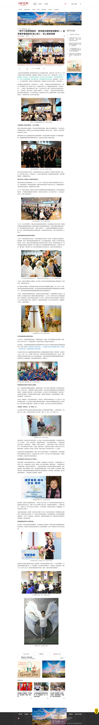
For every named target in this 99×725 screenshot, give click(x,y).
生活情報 (50, 9)
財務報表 (71, 714)
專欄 (38, 9)
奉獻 (75, 4)
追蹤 (33, 36)
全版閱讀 (46, 4)
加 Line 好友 (26, 654)
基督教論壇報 (27, 9)
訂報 (72, 4)
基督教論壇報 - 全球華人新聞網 (23, 4)
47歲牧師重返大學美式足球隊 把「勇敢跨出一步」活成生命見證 (41, 694)
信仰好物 (40, 4)
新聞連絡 (26, 714)
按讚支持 (41, 654)
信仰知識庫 (56, 9)
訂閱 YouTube (58, 654)
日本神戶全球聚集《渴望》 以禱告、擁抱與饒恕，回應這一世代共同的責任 (57, 694)
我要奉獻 (61, 658)
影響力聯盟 (43, 9)
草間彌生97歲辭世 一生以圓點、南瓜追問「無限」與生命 (24, 694)
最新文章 (20, 9)
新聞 (35, 4)
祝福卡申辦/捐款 (78, 714)
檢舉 (64, 35)
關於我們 (20, 714)
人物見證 (33, 9)
